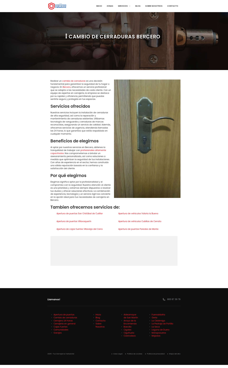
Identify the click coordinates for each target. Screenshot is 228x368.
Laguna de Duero (160, 329)
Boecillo (127, 326)
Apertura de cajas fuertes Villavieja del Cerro (80, 229)
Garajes (58, 332)
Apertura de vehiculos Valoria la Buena (138, 213)
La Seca (156, 326)
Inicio (99, 6)
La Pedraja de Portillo (162, 323)
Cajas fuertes (60, 326)
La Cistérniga (158, 320)
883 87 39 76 (173, 299)
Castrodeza (130, 335)
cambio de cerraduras (74, 81)
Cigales (127, 329)
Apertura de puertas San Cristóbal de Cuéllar (80, 213)
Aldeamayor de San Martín (131, 316)
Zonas (110, 6)
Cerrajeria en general (64, 323)
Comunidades (61, 329)
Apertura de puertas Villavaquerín (74, 221)
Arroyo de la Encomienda (130, 322)
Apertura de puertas (64, 314)
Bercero (67, 87)
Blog (137, 6)
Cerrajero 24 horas (63, 320)
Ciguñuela (129, 332)
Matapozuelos (159, 332)
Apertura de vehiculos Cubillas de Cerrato (140, 221)
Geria (154, 317)
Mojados (156, 335)
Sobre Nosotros (153, 6)
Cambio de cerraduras (65, 317)
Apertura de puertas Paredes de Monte (138, 229)
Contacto (172, 6)
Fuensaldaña (158, 314)
